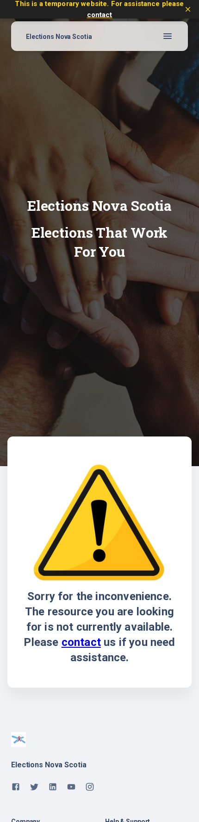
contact (99, 15)
